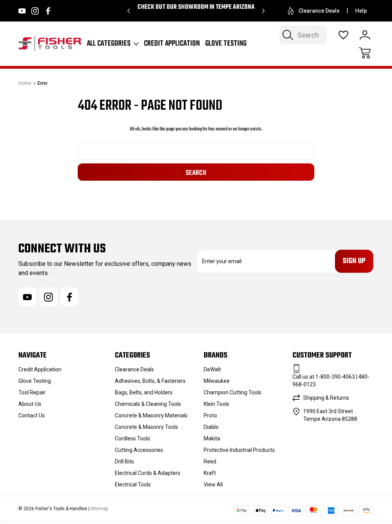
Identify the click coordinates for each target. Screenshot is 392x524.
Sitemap (99, 508)
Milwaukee (217, 381)
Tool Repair (32, 392)
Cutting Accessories (139, 450)
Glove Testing (226, 44)
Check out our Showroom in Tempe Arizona (196, 7)
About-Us (29, 404)
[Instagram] (35, 11)
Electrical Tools (133, 484)
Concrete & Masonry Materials (151, 415)
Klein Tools (216, 404)
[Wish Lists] (343, 35)
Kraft (210, 473)
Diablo (211, 427)
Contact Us (31, 415)
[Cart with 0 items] (365, 53)
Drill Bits (124, 461)
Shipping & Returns (326, 398)
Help (361, 11)
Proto (210, 415)
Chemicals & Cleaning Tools (148, 404)
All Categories (109, 44)
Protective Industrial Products (239, 450)
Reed (210, 461)
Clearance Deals (319, 11)
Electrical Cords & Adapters (147, 473)
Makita (212, 438)
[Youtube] (22, 11)
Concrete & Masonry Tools (146, 427)
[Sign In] (365, 35)
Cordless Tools (132, 438)
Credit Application (172, 44)
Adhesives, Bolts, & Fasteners (150, 381)
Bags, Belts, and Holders (144, 392)
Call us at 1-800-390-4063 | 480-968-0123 (330, 380)
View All (213, 484)
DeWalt (212, 369)
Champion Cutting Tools (232, 392)
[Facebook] (48, 11)
